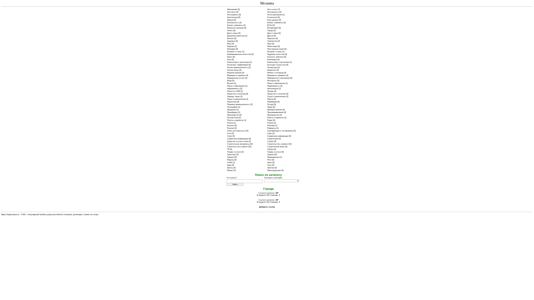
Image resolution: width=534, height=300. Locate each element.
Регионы (230, 125)
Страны (270, 141)
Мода (229, 81)
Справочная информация (277, 136)
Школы (230, 168)
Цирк (229, 165)
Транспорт (231, 154)
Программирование (275, 112)
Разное (230, 123)
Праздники (231, 110)
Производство (233, 115)
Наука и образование (276, 83)
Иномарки (231, 49)
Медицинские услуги (236, 78)
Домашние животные (236, 36)
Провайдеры (232, 112)
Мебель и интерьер (275, 73)
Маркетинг (271, 70)
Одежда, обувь (233, 96)
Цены (269, 162)
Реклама (271, 125)
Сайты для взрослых (236, 131)
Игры (229, 44)
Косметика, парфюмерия (237, 65)
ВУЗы (269, 25)
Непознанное (272, 89)
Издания (230, 46)
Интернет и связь (234, 52)
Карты (229, 57)
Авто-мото (231, 12)
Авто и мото (272, 9)
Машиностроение (234, 73)
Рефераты (271, 128)
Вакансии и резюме (235, 28)
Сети (229, 133)
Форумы (230, 160)
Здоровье (231, 41)
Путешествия (232, 118)
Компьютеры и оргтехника (238, 62)
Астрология (272, 17)
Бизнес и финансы (275, 23)
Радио (270, 120)
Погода (270, 104)
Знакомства (272, 41)
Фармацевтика (273, 157)
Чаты (269, 165)
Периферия (272, 102)
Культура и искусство (276, 65)
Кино (229, 59)
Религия (230, 128)
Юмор (229, 170)
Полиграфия (232, 107)
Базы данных (272, 20)
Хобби (229, 162)
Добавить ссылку (267, 207)
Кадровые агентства (275, 54)
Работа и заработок (275, 118)
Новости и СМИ (233, 91)
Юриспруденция (274, 170)
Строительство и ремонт (277, 144)
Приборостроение (274, 110)
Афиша (230, 20)
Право (269, 107)
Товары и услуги (234, 152)
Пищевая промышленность (238, 104)
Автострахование (274, 15)
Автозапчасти (273, 12)
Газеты (230, 30)
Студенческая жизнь (276, 147)
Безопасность (233, 23)
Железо (230, 38)
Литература (272, 67)
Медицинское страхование (278, 78)
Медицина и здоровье (236, 75)
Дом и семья (232, 33)
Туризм (270, 154)
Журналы (271, 38)
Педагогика (232, 102)
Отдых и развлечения (276, 96)
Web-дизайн (232, 9)
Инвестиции (272, 46)
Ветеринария (272, 28)
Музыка (230, 83)
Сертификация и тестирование (280, 131)
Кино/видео (272, 59)
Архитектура (232, 17)
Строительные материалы (238, 144)
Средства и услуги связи (237, 141)
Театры (270, 149)
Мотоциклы (272, 81)
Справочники (272, 139)
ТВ (228, 149)
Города (270, 30)
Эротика (270, 168)
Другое (270, 36)
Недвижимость (273, 86)
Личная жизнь (233, 70)
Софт (269, 133)
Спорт (229, 136)
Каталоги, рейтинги (275, 57)
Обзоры (270, 91)
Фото (269, 160)
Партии (270, 99)
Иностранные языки (275, 49)
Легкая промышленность (237, 67)
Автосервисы (232, 15)
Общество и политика (236, 94)
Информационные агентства (239, 54)
